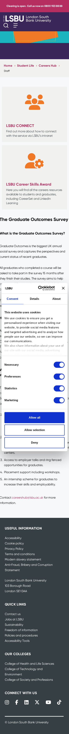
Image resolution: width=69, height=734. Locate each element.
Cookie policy (14, 543)
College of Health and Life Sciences (29, 663)
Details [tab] (34, 298)
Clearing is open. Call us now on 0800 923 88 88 (34, 6)
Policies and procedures (21, 635)
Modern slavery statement (23, 559)
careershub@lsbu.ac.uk (27, 497)
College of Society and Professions (29, 679)
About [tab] (56, 298)
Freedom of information (21, 630)
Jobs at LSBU (14, 619)
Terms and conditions (20, 554)
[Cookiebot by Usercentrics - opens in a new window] (40, 288)
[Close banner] (63, 288)
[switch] (59, 376)
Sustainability (14, 624)
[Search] (7, 25)
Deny (34, 442)
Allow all (34, 417)
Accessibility (13, 538)
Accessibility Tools (17, 641)
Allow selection (34, 430)
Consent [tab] (12, 298)
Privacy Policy (14, 548)
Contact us (13, 614)
